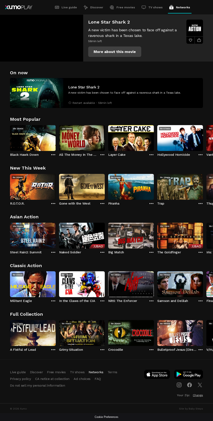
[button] (114, 51)
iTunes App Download (157, 375)
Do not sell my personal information (37, 385)
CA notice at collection (52, 379)
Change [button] (198, 395)
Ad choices (82, 379)
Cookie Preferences (106, 416)
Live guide (69, 7)
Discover (96, 7)
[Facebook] (189, 385)
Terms (112, 372)
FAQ (98, 379)
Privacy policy (20, 379)
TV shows (155, 7)
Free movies (125, 7)
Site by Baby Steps (191, 408)
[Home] (18, 7)
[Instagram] (179, 385)
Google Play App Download (189, 375)
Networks (183, 7)
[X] (200, 385)
